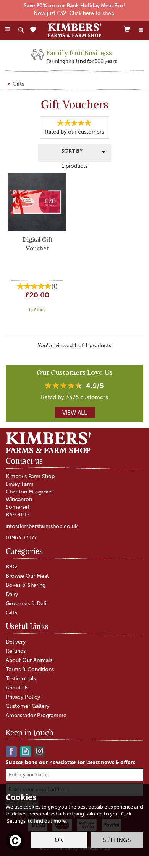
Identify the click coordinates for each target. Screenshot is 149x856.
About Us (17, 687)
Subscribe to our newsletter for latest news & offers (70, 762)
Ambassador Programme (36, 715)
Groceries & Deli (26, 603)
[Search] (21, 30)
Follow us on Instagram (39, 751)
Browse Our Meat (27, 576)
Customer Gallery (27, 706)
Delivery (16, 642)
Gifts (11, 612)
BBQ (11, 567)
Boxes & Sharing (25, 585)
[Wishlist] (34, 29)
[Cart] (127, 29)
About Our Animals (29, 660)
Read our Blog (25, 751)
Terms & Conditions (30, 669)
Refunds (16, 651)
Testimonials (21, 678)
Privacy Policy (23, 697)
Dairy (12, 594)
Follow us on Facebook (11, 751)
